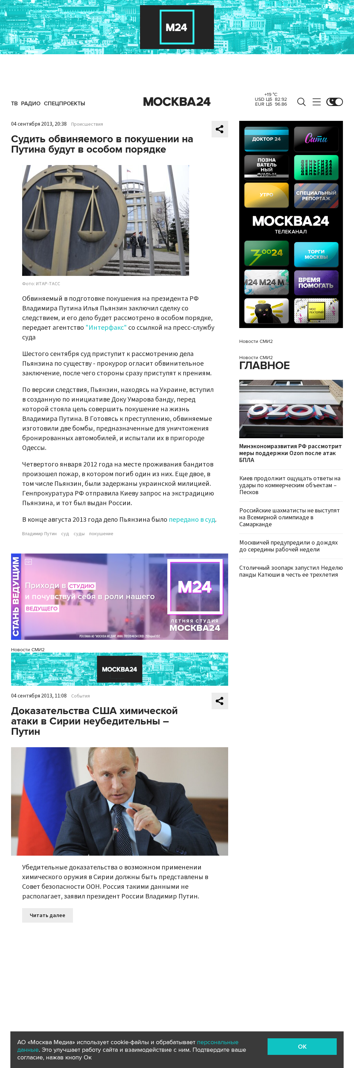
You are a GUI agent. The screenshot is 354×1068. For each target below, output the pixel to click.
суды (79, 533)
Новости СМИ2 (28, 650)
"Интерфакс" (106, 328)
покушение (101, 533)
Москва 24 (177, 102)
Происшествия (87, 124)
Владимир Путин (39, 533)
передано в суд (192, 520)
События (80, 696)
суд (65, 533)
